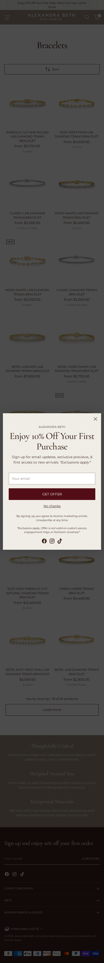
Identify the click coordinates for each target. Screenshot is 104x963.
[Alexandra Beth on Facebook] (44, 541)
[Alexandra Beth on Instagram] (52, 541)
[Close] (95, 419)
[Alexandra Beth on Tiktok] (60, 541)
